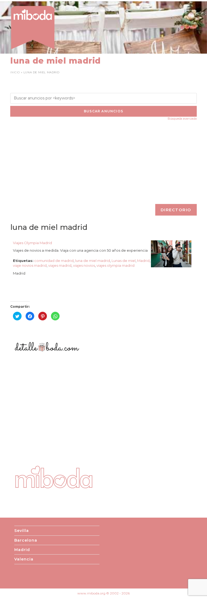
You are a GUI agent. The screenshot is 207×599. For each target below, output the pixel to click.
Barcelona (25, 540)
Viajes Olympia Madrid (32, 243)
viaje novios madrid (30, 265)
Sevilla (21, 530)
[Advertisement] (104, 162)
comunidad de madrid (54, 260)
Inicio (15, 72)
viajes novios (84, 265)
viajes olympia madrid (115, 265)
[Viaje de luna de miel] (171, 253)
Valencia (23, 559)
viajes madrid (59, 265)
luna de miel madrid (92, 260)
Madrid (143, 260)
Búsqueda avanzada (182, 118)
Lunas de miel (124, 260)
